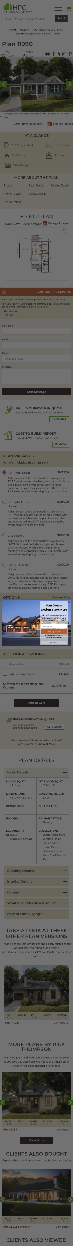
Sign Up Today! (54, 631)
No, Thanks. (53, 642)
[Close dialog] (68, 602)
